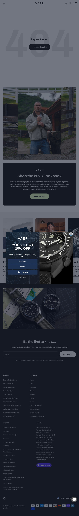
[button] (74, 499)
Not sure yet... (23, 272)
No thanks (22, 277)
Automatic (22, 261)
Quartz (22, 266)
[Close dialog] (71, 234)
